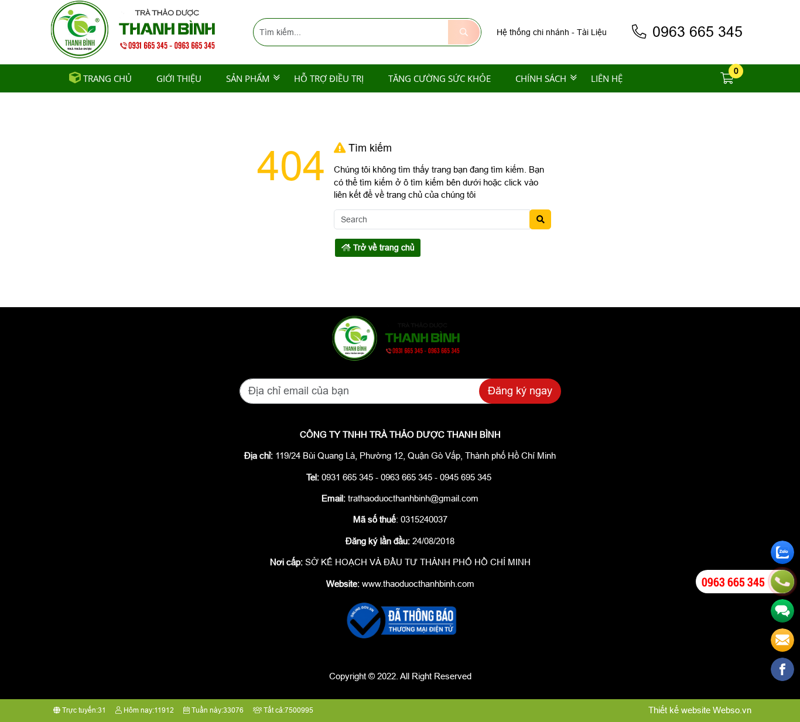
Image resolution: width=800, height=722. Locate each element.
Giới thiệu (178, 78)
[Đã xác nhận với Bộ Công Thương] (400, 639)
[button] (727, 78)
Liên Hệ (607, 78)
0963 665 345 (695, 32)
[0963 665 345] (782, 581)
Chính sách (540, 78)
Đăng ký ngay (520, 391)
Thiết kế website (679, 710)
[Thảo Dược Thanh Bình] (138, 57)
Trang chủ (107, 78)
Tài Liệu (592, 32)
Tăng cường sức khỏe (439, 78)
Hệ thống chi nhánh (533, 32)
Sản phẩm (247, 78)
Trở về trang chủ (383, 247)
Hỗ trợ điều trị (329, 78)
